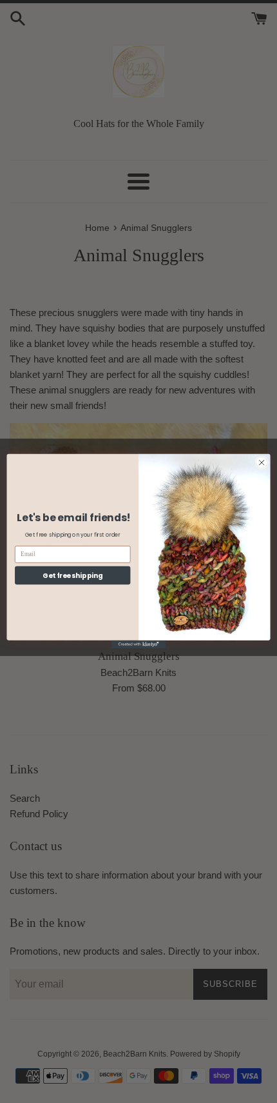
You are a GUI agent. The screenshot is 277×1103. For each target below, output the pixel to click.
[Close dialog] (261, 462)
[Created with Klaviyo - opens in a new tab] (138, 645)
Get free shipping (72, 576)
